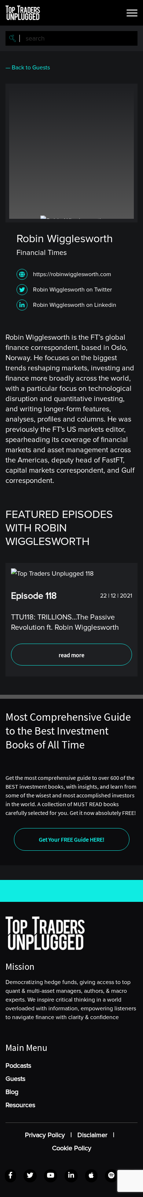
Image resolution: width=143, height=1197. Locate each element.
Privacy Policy (45, 1135)
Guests (15, 1079)
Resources (20, 1105)
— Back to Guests (28, 67)
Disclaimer (92, 1135)
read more (71, 655)
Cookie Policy (71, 1148)
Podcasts (18, 1065)
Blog (12, 1092)
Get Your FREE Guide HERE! (71, 839)
